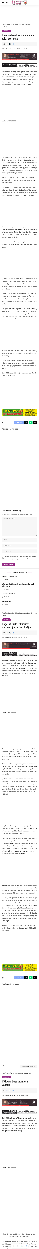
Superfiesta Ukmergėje (9, 576)
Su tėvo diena (6, 601)
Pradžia (4, 24)
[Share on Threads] (35, 422)
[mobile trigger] (3, 2)
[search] (35, 2)
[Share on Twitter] (9, 44)
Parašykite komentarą (29, 1066)
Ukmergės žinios (10, 49)
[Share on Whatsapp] (22, 1246)
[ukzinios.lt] (19, 2)
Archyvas (7, 30)
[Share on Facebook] (6, 44)
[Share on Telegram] (13, 44)
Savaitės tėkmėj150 (8, 594)
